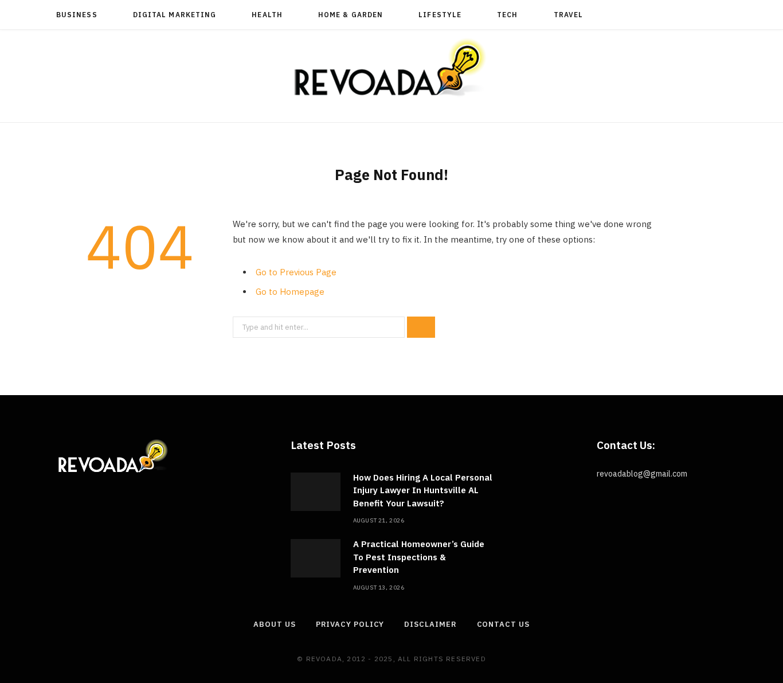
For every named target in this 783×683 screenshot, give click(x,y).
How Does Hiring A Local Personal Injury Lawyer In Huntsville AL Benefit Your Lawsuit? (422, 490)
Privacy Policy (350, 624)
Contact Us (503, 624)
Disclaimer (430, 624)
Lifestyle (439, 14)
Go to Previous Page (296, 272)
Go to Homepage (290, 291)
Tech (507, 14)
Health (267, 14)
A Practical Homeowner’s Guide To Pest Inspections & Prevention (418, 556)
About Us (274, 624)
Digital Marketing (174, 14)
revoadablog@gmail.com (642, 474)
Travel (568, 14)
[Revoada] (391, 67)
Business (76, 14)
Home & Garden (350, 14)
